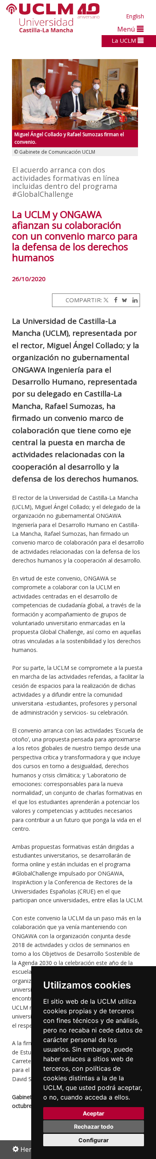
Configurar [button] (93, 1140)
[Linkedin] (133, 300)
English (135, 16)
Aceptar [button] (93, 1113)
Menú (127, 29)
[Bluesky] (123, 300)
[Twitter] (106, 300)
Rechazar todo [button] (94, 1126)
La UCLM (125, 40)
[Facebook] (114, 300)
